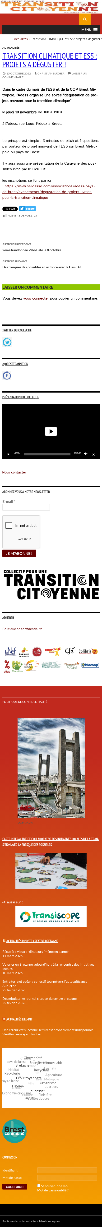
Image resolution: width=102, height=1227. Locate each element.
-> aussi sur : (12, 902)
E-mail (8, 501)
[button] (51, 431)
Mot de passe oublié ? (53, 1190)
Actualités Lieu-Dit (19, 1019)
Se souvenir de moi (55, 1186)
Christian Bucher (51, 73)
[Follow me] (27, 210)
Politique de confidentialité (85, 5)
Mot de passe (12, 1178)
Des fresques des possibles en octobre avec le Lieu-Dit (41, 264)
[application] (51, 431)
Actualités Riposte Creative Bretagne (32, 941)
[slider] (47, 454)
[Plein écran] (93, 454)
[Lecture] (8, 454)
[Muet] (85, 454)
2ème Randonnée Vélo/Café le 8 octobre (31, 247)
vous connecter (36, 298)
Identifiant (10, 1170)
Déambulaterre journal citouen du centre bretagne (39, 998)
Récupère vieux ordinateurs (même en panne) (35, 951)
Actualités (21, 39)
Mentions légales (49, 1221)
